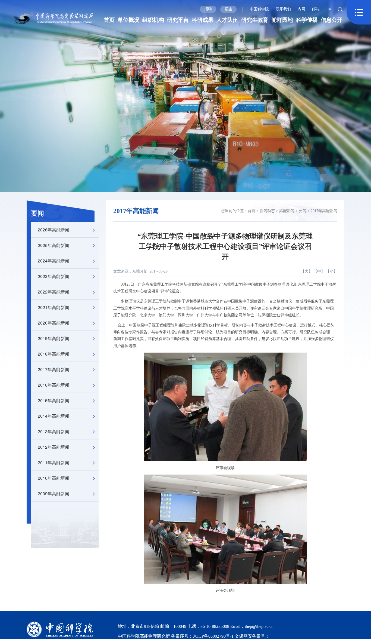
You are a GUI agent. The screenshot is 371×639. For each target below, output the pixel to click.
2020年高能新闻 (53, 323)
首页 (109, 20)
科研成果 (202, 20)
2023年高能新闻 (53, 276)
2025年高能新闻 (53, 245)
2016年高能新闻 (53, 385)
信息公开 (331, 20)
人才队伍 (227, 20)
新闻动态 (267, 211)
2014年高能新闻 (53, 416)
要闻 (37, 213)
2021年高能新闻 (53, 307)
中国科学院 (259, 9)
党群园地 (282, 20)
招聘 (208, 9)
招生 (228, 9)
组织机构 (153, 20)
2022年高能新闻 (53, 292)
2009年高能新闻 (53, 493)
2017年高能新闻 (53, 369)
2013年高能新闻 (53, 431)
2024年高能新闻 (53, 261)
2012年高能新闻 (53, 447)
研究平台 (178, 20)
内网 (301, 9)
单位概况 (128, 20)
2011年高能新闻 (53, 462)
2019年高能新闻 (53, 338)
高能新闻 (286, 211)
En (328, 9)
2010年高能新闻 (53, 478)
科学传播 (307, 20)
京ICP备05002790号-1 (214, 636)
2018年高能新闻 (53, 354)
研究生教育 (254, 20)
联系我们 (283, 9)
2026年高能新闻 (53, 230)
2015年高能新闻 (53, 400)
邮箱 (316, 9)
